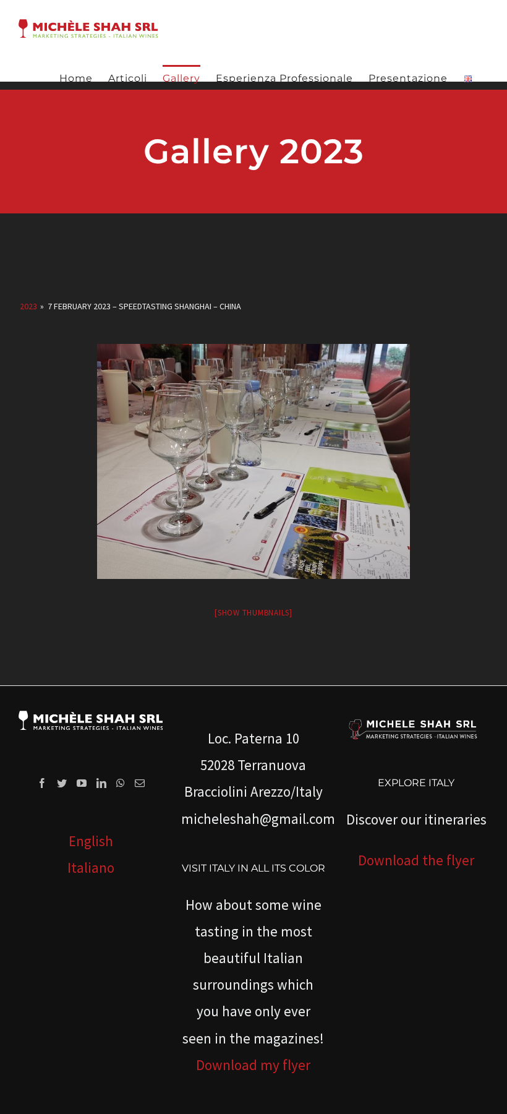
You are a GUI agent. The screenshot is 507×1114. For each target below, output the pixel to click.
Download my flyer (253, 1065)
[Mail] (140, 783)
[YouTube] (82, 783)
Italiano (90, 867)
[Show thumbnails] (253, 612)
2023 (28, 306)
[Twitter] (62, 783)
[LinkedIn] (101, 783)
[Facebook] (42, 783)
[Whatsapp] (120, 783)
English (91, 841)
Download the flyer (416, 860)
